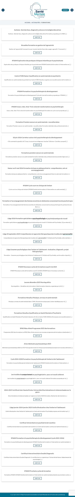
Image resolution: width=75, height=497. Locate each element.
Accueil (27, 22)
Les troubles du (16, 374)
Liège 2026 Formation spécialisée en (20, 218)
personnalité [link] (67, 234)
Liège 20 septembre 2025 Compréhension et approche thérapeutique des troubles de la (33, 234)
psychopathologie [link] (39, 218)
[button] (3, 10)
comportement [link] (27, 374)
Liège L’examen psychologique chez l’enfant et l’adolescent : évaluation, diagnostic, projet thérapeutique (37, 250)
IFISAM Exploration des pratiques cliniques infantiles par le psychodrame (37, 61)
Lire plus (37, 37)
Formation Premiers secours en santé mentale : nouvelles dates (37, 122)
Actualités (36, 22)
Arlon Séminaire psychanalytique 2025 (37, 344)
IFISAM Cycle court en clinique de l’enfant (37, 186)
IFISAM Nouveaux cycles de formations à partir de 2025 (37, 267)
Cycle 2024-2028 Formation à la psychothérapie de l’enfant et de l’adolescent (37, 359)
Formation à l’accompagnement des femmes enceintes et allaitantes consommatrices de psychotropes (37, 201)
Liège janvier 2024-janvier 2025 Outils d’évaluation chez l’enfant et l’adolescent (37, 407)
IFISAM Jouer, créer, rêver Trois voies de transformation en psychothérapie (37, 107)
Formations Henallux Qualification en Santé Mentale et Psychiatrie (37, 313)
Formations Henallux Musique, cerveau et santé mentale (37, 298)
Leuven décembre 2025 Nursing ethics (37, 282)
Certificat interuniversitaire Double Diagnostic (37, 453)
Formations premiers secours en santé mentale (37, 153)
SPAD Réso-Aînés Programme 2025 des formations (37, 328)
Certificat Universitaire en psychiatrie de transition (37, 423)
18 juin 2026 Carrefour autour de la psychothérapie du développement (37, 137)
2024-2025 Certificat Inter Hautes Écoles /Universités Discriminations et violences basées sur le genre (37, 391)
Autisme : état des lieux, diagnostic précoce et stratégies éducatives (37, 30)
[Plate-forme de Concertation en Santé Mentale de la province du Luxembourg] (37, 10)
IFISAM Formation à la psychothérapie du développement (37, 91)
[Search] (72, 10)
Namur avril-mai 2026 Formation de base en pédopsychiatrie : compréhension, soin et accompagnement (37, 169)
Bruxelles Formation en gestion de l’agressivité (37, 45)
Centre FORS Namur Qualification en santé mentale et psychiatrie (38, 76)
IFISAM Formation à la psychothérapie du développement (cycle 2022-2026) (37, 438)
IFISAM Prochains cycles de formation (37, 471)
